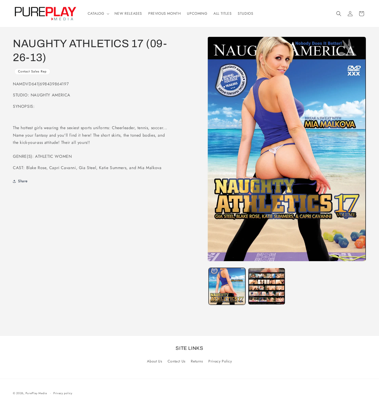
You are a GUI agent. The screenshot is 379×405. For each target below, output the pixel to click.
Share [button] (23, 181)
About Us (154, 361)
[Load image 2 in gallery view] (266, 286)
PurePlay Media (36, 393)
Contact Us (177, 361)
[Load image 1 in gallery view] (227, 286)
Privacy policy (62, 393)
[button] (98, 13)
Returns (197, 361)
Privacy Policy (220, 361)
